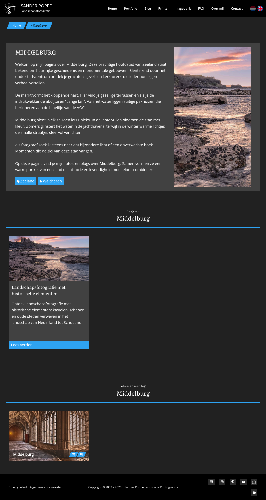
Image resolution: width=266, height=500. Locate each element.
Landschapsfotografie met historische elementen (39, 290)
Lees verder (40, 345)
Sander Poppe (36, 6)
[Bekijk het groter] (49, 436)
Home (112, 8)
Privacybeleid (18, 487)
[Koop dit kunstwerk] (73, 454)
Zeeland (27, 181)
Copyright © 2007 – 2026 (104, 487)
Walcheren (52, 181)
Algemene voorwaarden (46, 487)
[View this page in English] (260, 8)
